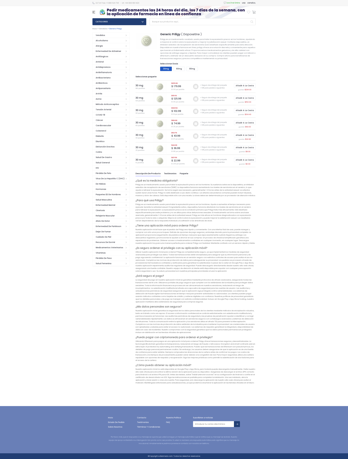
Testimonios (170, 173)
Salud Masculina (104, 199)
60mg (179, 68)
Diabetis (100, 136)
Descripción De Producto (148, 173)
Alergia (99, 45)
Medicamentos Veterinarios (109, 247)
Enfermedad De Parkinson (108, 226)
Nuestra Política (173, 417)
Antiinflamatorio (104, 72)
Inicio (94, 28)
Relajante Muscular (105, 215)
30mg (166, 68)
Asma (98, 99)
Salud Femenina (103, 263)
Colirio (99, 152)
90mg (192, 68)
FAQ (168, 422)
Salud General (103, 162)
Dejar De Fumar (103, 231)
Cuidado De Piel (103, 237)
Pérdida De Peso (104, 258)
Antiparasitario (103, 88)
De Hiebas (101, 183)
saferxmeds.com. (165, 456)
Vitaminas (101, 252)
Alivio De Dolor (103, 221)
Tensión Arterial (103, 109)
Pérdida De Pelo (103, 173)
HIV (97, 168)
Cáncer (99, 120)
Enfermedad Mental (105, 205)
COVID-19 (100, 114)
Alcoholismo (102, 40)
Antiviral (100, 61)
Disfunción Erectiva (105, 146)
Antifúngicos (102, 56)
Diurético (100, 141)
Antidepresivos (103, 67)
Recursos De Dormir (105, 242)
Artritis (99, 93)
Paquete (184, 173)
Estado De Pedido (116, 422)
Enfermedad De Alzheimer (108, 51)
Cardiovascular (103, 125)
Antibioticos (102, 83)
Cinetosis (100, 210)
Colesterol (101, 130)
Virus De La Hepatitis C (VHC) (110, 178)
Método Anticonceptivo (107, 104)
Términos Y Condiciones (148, 427)
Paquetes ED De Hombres (108, 194)
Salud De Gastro (104, 157)
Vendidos (103, 28)
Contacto (141, 417)
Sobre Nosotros (115, 427)
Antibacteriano (103, 77)
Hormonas (101, 189)
